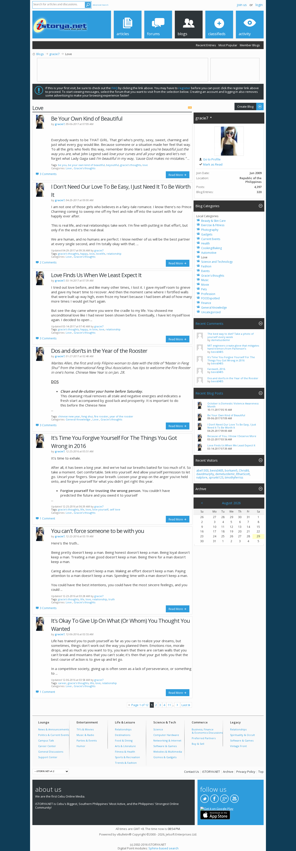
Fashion (206, 266)
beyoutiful (112, 165)
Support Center (47, 757)
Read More (176, 175)
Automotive (208, 253)
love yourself (100, 509)
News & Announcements (53, 729)
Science (158, 729)
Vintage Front (238, 746)
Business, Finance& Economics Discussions (207, 731)
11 (169, 705)
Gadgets (206, 234)
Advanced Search (100, 4)
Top (261, 772)
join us (242, 5)
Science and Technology (217, 262)
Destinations (122, 735)
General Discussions (50, 751)
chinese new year (69, 416)
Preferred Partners (204, 738)
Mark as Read (212, 164)
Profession (208, 294)
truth (111, 599)
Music (205, 280)
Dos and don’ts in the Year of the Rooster (99, 350)
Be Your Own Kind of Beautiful (86, 118)
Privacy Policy (245, 772)
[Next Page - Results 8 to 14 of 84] (177, 705)
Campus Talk (46, 740)
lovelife (100, 253)
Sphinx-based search (163, 848)
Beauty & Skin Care (213, 221)
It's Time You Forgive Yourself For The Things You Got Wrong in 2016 (231, 358)
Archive (228, 772)
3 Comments (48, 174)
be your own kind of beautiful (86, 165)
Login (259, 5)
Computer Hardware (166, 735)
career (62, 683)
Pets (204, 289)
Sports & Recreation (127, 757)
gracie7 (98, 250)
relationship (114, 253)
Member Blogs (250, 45)
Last (184, 705)
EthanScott (243, 474)
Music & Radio (85, 735)
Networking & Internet (167, 740)
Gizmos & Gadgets (164, 757)
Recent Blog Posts (209, 393)
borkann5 (231, 470)
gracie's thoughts (130, 165)
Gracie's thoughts (84, 168)
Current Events (210, 239)
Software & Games (165, 746)
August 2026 (231, 503)
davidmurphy (205, 474)
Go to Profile (211, 159)
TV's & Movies (85, 729)
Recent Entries (206, 45)
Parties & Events (87, 740)
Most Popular (228, 45)
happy (84, 253)
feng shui (87, 416)
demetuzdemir (220, 340)
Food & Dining (124, 740)
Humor (81, 746)
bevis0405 (217, 352)
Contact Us (191, 772)
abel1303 (202, 470)
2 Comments (48, 262)
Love (69, 168)
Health (205, 243)
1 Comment (47, 518)
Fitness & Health (125, 751)
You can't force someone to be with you (97, 531)
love (145, 165)
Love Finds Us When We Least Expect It (96, 275)
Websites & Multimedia (167, 751)
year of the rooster (121, 416)
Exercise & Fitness (212, 225)
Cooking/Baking (211, 248)
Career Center (47, 746)
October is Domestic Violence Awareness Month (233, 405)
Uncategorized (211, 312)
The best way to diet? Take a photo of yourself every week (230, 335)
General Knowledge (78, 419)
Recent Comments (209, 323)
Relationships (123, 729)
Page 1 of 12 (139, 705)
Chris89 (244, 470)
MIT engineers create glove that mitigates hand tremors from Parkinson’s (233, 347)
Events (205, 271)
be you (62, 165)
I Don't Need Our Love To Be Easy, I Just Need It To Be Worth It (231, 426)
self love (115, 509)
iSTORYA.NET (211, 772)
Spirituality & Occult (242, 735)
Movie (205, 285)
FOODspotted (210, 298)
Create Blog (243, 106)
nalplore (201, 477)
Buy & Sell (198, 743)
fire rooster (101, 416)
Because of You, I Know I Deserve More (231, 436)
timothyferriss (234, 477)
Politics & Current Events (53, 735)
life (82, 509)
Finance (206, 303)
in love (93, 329)
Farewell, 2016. (216, 369)
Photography (209, 230)
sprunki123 (216, 477)
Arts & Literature (125, 746)
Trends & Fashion (126, 762)
